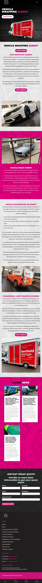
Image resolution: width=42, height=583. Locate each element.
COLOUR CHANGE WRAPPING (10, 532)
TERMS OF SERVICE (7, 549)
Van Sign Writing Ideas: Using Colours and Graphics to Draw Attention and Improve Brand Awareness (12, 401)
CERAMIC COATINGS (7, 537)
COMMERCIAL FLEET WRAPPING (11, 539)
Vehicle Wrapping (8, 445)
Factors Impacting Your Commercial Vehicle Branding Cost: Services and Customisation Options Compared (29, 401)
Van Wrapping (13, 406)
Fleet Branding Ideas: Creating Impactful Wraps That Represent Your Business (11, 439)
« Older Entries (7, 463)
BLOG (3, 527)
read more (7, 419)
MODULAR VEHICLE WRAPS (10, 529)
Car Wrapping (13, 444)
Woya (20, 575)
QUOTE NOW (7, 16)
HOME (4, 524)
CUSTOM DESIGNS (7, 534)
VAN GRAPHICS (6, 544)
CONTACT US (5, 547)
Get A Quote (21, 90)
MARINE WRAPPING (7, 542)
